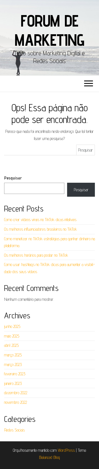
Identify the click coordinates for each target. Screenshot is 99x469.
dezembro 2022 (15, 392)
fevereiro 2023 (14, 373)
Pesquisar (13, 178)
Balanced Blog (49, 457)
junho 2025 (12, 326)
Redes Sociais (14, 430)
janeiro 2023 (13, 383)
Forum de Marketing (49, 30)
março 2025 (13, 355)
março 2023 (13, 364)
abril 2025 (11, 345)
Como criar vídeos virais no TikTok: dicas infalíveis (40, 219)
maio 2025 (11, 336)
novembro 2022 (15, 402)
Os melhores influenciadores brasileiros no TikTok (40, 229)
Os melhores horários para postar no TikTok (36, 255)
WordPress (66, 450)
